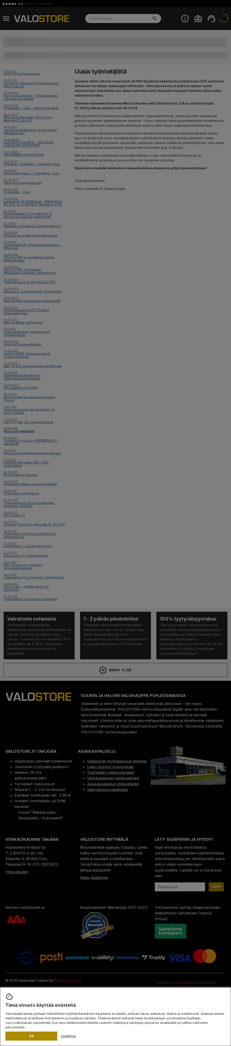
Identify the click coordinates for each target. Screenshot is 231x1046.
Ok (31, 1036)
